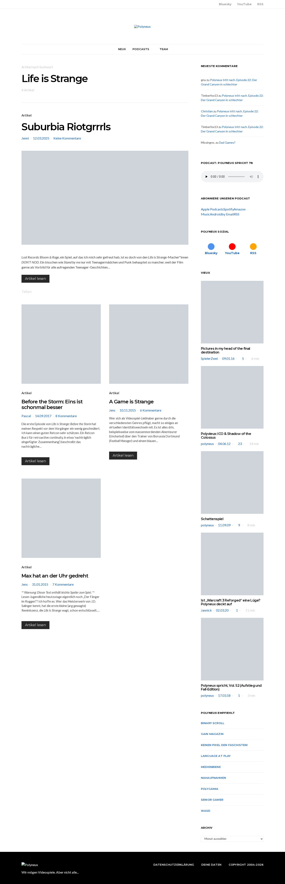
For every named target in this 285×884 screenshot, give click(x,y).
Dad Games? (227, 142)
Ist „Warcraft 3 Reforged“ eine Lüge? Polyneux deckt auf (230, 602)
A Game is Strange (131, 402)
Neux (122, 49)
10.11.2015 (128, 410)
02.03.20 (222, 610)
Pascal (26, 416)
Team (164, 49)
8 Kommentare (66, 416)
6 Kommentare (150, 410)
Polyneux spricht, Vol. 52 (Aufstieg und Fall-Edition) (231, 687)
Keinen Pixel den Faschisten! (224, 745)
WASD (206, 810)
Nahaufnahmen (213, 777)
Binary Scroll (212, 723)
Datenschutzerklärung (173, 864)
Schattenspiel (212, 519)
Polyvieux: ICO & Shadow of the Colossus (226, 435)
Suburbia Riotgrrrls (65, 127)
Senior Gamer (212, 799)
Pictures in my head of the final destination (225, 350)
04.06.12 (224, 444)
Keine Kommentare (67, 138)
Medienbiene (211, 767)
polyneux (207, 444)
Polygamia (209, 788)
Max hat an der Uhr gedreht (54, 576)
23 (240, 444)
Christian (207, 111)
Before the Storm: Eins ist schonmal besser (52, 404)
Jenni (25, 138)
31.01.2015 (40, 584)
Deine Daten (211, 864)
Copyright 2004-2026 (246, 864)
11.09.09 (224, 525)
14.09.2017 (43, 416)
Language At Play (216, 755)
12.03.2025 (41, 138)
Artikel (26, 115)
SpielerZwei (209, 358)
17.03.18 (224, 695)
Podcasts (140, 49)
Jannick (206, 610)
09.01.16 (228, 358)
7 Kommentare (63, 584)
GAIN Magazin (212, 734)
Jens (112, 410)
